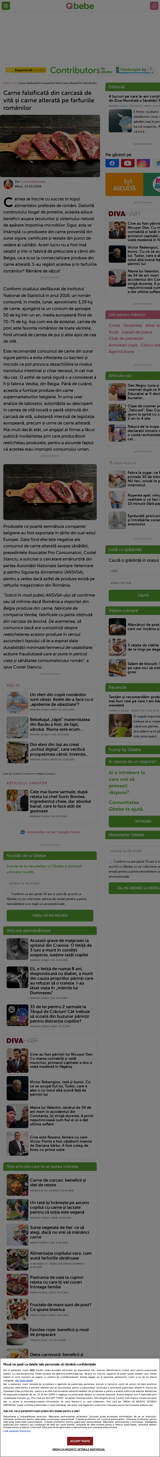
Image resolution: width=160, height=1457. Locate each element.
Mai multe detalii (24, 1380)
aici (28, 1398)
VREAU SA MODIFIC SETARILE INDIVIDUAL (78, 1449)
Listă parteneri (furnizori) (16, 1431)
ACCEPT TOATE (80, 1441)
